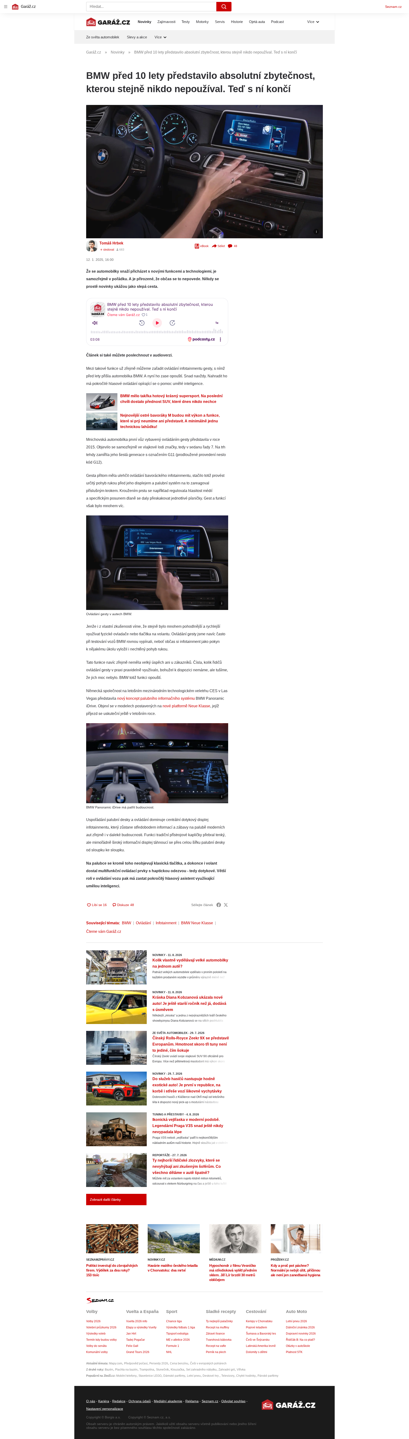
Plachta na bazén (126, 1369)
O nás (90, 1401)
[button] (204, 171)
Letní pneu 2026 (296, 1321)
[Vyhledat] (223, 6)
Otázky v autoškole (298, 1346)
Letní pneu (194, 1375)
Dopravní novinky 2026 (301, 1333)
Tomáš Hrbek (111, 243)
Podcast (277, 22)
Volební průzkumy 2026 (101, 1327)
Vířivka (241, 1369)
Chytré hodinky (246, 1375)
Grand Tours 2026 (137, 1352)
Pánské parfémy (268, 1375)
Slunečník (162, 1369)
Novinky (144, 22)
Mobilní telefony (126, 1375)
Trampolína (146, 1369)
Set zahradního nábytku (201, 1369)
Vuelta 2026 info (136, 1321)
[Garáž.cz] (108, 21)
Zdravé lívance (215, 1333)
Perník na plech (216, 1352)
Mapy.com (115, 1363)
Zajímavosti (166, 22)
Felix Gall (132, 1346)
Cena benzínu (179, 1363)
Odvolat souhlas (233, 1401)
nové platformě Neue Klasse (186, 706)
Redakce (118, 1401)
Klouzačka (177, 1369)
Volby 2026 (93, 1321)
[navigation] (5, 6)
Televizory (227, 1375)
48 (235, 246)
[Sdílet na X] (225, 904)
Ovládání (143, 923)
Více (310, 22)
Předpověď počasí (135, 1363)
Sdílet (221, 246)
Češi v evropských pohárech (208, 1363)
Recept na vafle (216, 1346)
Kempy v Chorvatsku (259, 1321)
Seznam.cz (393, 7)
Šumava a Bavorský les (261, 1333)
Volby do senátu (96, 1346)
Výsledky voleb (96, 1333)
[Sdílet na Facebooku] (218, 904)
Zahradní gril (226, 1369)
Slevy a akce (137, 37)
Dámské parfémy (174, 1375)
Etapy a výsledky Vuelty (141, 1327)
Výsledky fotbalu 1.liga (180, 1327)
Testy (186, 22)
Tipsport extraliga (177, 1333)
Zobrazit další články (105, 1199)
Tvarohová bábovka (218, 1339)
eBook (204, 246)
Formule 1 (172, 1346)
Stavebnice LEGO (149, 1375)
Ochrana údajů (140, 1401)
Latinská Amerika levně (261, 1346)
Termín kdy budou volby (101, 1339)
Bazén (109, 1369)
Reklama (192, 1401)
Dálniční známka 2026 (300, 1327)
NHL (169, 1352)
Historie (237, 22)
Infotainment (166, 923)
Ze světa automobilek (102, 37)
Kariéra (103, 1401)
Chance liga (174, 1321)
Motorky (202, 22)
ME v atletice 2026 (178, 1339)
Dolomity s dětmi (256, 1352)
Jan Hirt (131, 1333)
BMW (126, 923)
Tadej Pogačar (135, 1339)
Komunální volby (97, 1352)
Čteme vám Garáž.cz (103, 931)
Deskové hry (211, 1375)
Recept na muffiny (217, 1327)
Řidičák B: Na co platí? (300, 1339)
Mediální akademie (168, 1401)
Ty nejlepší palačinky (219, 1321)
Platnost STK (294, 1352)
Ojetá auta (257, 22)
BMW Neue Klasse (197, 923)
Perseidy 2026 (158, 1363)
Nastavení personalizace (104, 1409)
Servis (220, 22)
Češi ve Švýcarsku (258, 1339)
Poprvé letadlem (256, 1327)
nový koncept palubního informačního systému (156, 698)
